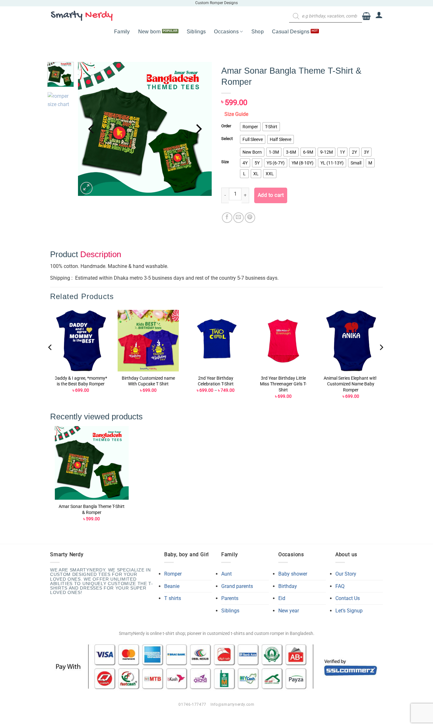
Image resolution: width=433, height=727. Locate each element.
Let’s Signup (349, 611)
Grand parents (237, 586)
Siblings (196, 31)
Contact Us (347, 598)
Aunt (226, 574)
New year (288, 611)
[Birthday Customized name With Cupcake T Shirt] (148, 340)
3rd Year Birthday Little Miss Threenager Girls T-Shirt (283, 384)
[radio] (250, 127)
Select (227, 139)
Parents (229, 598)
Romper (173, 574)
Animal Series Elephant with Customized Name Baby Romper (351, 384)
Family (122, 31)
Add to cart (271, 195)
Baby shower (292, 574)
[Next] (198, 129)
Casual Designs (290, 31)
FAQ (340, 586)
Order (226, 126)
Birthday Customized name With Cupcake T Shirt (148, 381)
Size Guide (236, 114)
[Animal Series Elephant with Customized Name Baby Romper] (350, 340)
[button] (366, 16)
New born (149, 31)
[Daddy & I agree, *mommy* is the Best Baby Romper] (80, 340)
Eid (281, 598)
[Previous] (92, 129)
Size (225, 162)
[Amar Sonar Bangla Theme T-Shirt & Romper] (92, 463)
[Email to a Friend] (238, 217)
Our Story (345, 574)
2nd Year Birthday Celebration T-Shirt (216, 381)
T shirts (172, 598)
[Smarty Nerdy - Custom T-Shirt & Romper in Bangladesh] (81, 15)
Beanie (171, 586)
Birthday (287, 586)
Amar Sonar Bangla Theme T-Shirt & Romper (92, 509)
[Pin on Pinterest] (250, 217)
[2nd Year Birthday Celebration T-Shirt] (215, 340)
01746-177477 (192, 704)
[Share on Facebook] (227, 217)
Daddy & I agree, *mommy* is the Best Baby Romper (81, 381)
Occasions (226, 31)
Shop (257, 31)
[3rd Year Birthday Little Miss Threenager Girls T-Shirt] (283, 340)
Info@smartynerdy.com (232, 704)
